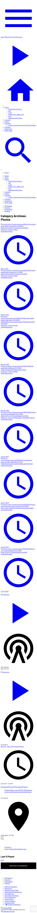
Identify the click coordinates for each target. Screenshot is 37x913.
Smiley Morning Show (15, 109)
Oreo (9, 116)
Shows (7, 107)
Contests (7, 127)
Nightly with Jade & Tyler (16, 114)
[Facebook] (8, 206)
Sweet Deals (8, 130)
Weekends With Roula (15, 118)
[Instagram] (9, 209)
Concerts (7, 120)
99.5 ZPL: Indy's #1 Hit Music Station (12, 746)
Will (9, 111)
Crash (10, 113)
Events (7, 122)
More (2, 860)
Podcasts (8, 123)
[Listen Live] (18, 612)
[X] (8, 208)
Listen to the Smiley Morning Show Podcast (22, 125)
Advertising (8, 129)
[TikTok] (7, 211)
